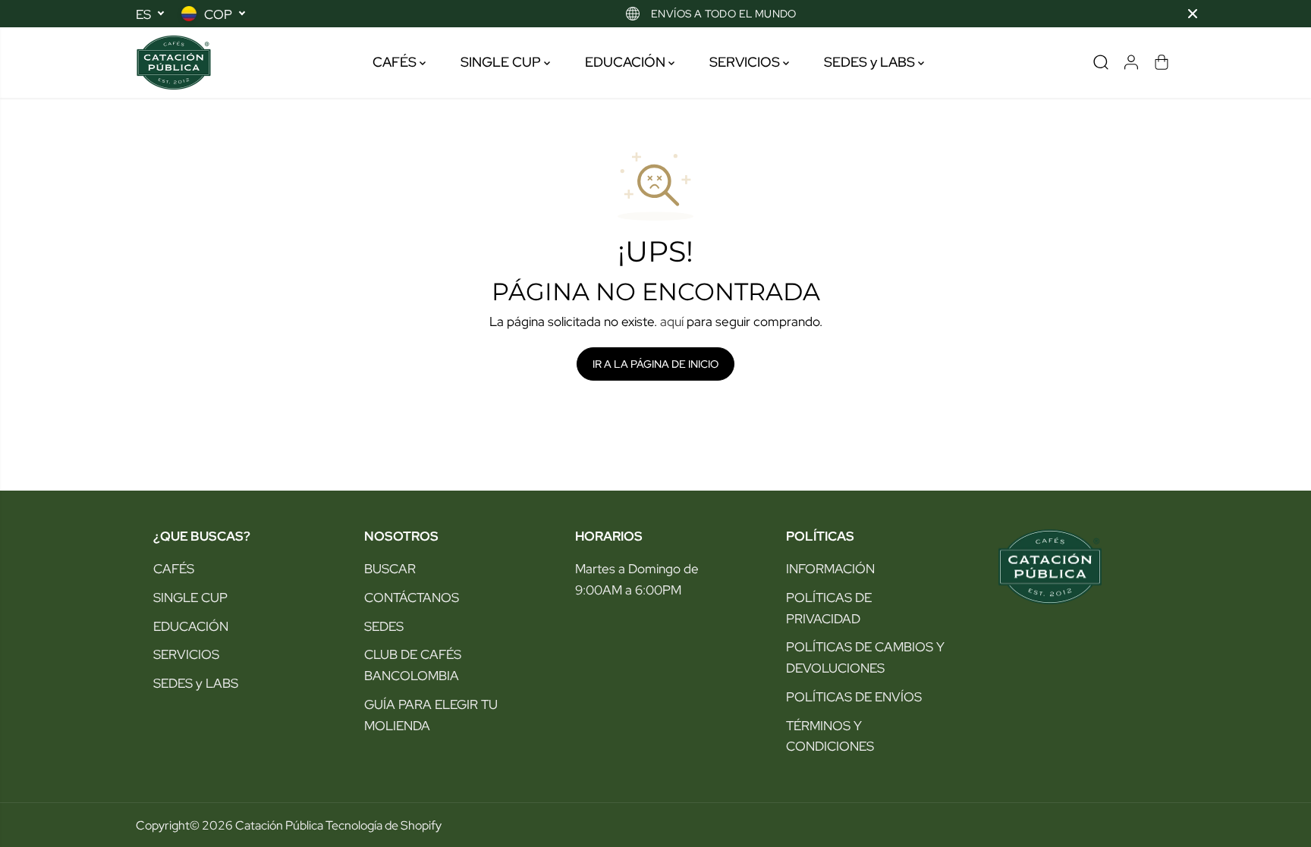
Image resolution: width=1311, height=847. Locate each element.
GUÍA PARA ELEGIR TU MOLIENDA (431, 714)
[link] (1077, 567)
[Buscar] (1101, 62)
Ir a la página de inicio (655, 364)
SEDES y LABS (871, 62)
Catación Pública (279, 825)
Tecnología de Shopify (383, 825)
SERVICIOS (746, 62)
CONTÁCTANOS (411, 597)
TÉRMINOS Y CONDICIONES (830, 736)
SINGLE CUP (502, 62)
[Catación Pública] (174, 62)
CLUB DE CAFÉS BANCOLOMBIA (412, 664)
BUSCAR (390, 568)
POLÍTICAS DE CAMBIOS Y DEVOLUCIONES (865, 657)
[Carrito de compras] (1161, 62)
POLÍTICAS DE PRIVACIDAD (829, 607)
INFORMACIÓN (830, 568)
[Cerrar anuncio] (1193, 14)
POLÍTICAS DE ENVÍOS (854, 696)
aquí (672, 321)
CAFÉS (396, 62)
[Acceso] (1131, 62)
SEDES (384, 626)
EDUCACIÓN (626, 62)
